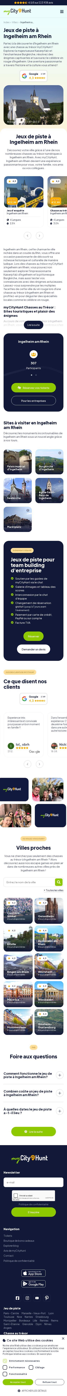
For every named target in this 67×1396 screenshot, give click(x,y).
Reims (54, 1320)
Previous (27, 235)
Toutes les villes (54, 890)
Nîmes (47, 1324)
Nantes (29, 1316)
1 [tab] (31, 374)
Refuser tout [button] (50, 1382)
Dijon (39, 1324)
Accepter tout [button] (18, 1382)
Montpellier (10, 1320)
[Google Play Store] (33, 1283)
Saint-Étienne (12, 1324)
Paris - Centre (11, 1313)
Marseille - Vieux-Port (34, 1313)
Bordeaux (24, 1320)
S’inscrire (33, 1212)
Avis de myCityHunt (15, 1250)
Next (39, 235)
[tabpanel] (33, 360)
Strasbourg (42, 1316)
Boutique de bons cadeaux (19, 1240)
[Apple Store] (33, 1273)
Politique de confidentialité (33, 1204)
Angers (8, 1327)
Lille (35, 1320)
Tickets (8, 1235)
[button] (33, 1390)
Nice (19, 1316)
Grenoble (27, 1324)
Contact (9, 1255)
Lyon (51, 1313)
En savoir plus (44, 1354)
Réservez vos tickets (36, 387)
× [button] (63, 1338)
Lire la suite (33, 324)
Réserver (33, 636)
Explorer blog (11, 1245)
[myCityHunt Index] (20, 11)
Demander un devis (34, 649)
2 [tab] (35, 374)
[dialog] (33, 1365)
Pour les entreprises (33, 400)
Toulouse (9, 1316)
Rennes (44, 1320)
